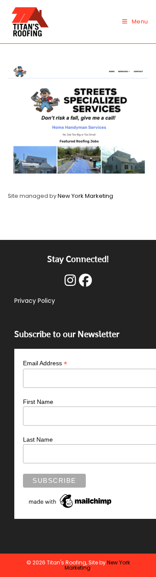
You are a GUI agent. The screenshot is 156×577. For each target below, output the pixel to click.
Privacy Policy (34, 300)
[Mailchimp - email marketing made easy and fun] (70, 500)
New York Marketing (85, 196)
